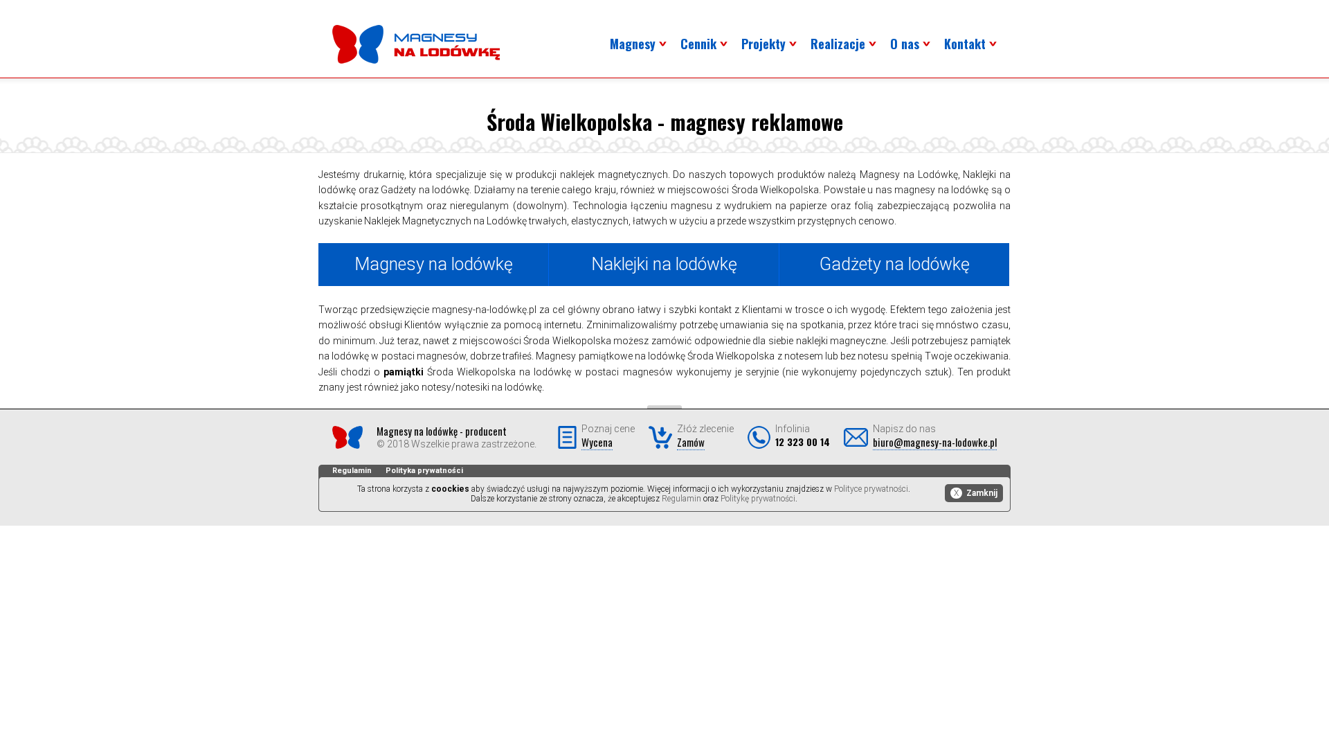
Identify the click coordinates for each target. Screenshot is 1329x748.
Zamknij (975, 493)
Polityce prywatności (871, 489)
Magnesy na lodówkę (433, 264)
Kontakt (965, 44)
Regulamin (352, 470)
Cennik (698, 44)
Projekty (763, 44)
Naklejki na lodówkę (664, 264)
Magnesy (633, 44)
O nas (904, 44)
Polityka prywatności (424, 470)
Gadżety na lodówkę (895, 264)
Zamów (691, 441)
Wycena (597, 441)
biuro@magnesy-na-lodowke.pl (935, 441)
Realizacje (838, 44)
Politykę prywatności (758, 499)
